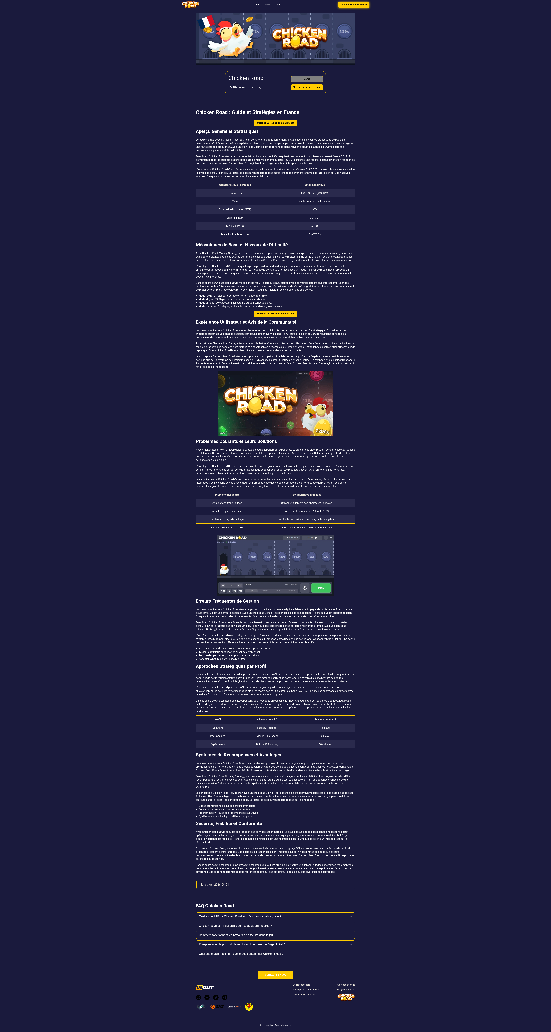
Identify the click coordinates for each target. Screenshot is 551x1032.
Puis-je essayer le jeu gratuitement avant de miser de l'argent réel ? (242, 944)
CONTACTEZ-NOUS (275, 974)
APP (257, 4)
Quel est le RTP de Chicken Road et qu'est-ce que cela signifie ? (240, 916)
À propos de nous (346, 984)
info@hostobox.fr (346, 989)
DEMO (268, 4)
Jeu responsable (301, 984)
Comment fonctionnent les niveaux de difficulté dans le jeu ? (237, 935)
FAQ (279, 4)
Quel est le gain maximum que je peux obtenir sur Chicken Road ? (241, 953)
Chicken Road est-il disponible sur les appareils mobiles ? (235, 925)
